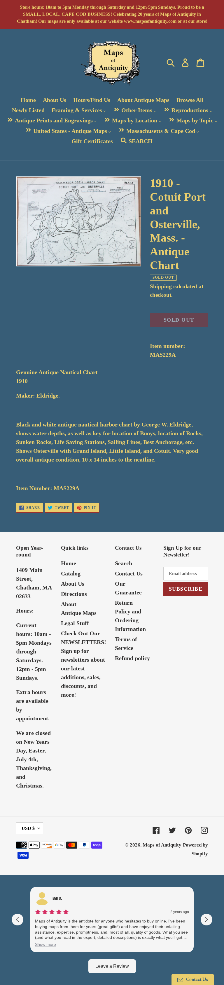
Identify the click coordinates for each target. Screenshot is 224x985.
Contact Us (129, 573)
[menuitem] (28, 100)
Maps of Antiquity (162, 845)
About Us (72, 583)
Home (68, 563)
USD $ (28, 828)
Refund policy (132, 658)
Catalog (70, 573)
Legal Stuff (75, 623)
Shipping (161, 286)
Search (123, 563)
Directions (74, 594)
